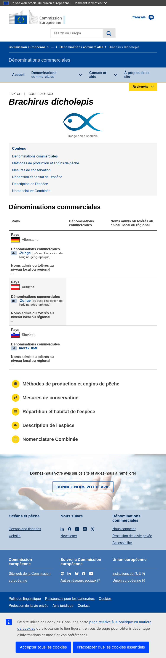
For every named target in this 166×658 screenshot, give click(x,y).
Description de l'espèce (30, 184)
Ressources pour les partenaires (70, 598)
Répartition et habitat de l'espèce (37, 177)
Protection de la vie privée (132, 536)
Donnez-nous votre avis (83, 487)
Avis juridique (63, 605)
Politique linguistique (25, 598)
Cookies (105, 598)
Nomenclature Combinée (31, 191)
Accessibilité (122, 543)
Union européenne (126, 580)
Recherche (109, 33)
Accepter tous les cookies (43, 647)
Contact (83, 605)
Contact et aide (97, 75)
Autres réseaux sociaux (78, 580)
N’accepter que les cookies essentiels (111, 647)
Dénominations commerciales (81, 47)
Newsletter (69, 536)
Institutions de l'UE (126, 573)
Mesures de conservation (31, 170)
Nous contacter (124, 529)
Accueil (18, 75)
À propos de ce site (136, 75)
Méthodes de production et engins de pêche (45, 163)
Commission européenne (27, 47)
